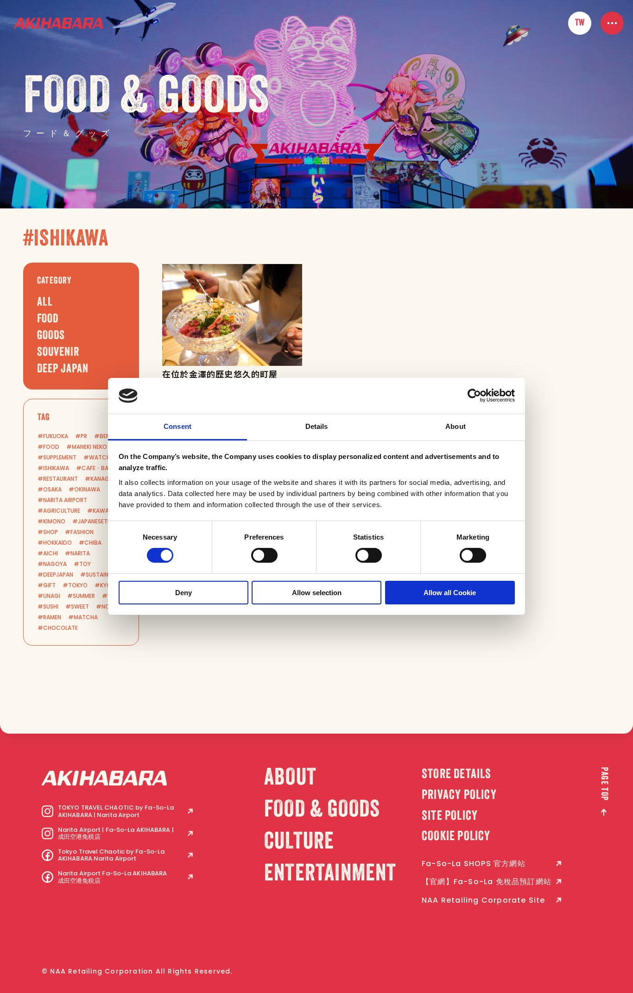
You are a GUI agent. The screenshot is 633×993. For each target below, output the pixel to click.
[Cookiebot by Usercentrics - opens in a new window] (474, 395)
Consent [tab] (177, 426)
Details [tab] (316, 426)
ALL (45, 303)
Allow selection (317, 593)
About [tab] (455, 426)
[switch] (264, 555)
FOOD (47, 320)
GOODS (51, 336)
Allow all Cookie (450, 593)
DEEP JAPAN (63, 370)
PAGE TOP (603, 784)
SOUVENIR (58, 353)
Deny (183, 593)
